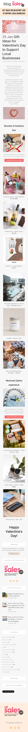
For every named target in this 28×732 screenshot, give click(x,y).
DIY (3, 647)
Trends (4, 672)
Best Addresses (7, 637)
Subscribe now (14, 554)
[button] (14, 160)
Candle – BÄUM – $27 (14, 338)
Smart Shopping (7, 664)
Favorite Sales (7, 652)
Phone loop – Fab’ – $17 (14, 519)
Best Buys (15, 61)
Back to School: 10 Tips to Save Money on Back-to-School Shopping (16, 619)
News (4, 654)
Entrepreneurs (21, 61)
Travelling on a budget (10, 669)
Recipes (4, 657)
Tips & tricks (6, 667)
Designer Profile (8, 644)
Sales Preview (7, 662)
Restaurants (6, 659)
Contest (5, 642)
